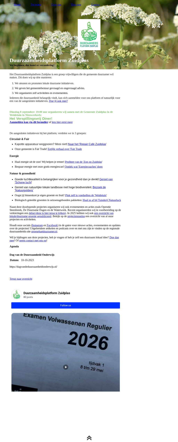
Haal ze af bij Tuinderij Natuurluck (102, 200)
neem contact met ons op (32, 240)
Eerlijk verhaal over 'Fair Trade (65, 149)
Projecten (36, 4)
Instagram (37, 225)
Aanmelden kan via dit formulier (29, 122)
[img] (89, 34)
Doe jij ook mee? (58, 100)
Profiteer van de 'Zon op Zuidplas (83, 161)
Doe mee (76, 4)
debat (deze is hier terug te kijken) (47, 213)
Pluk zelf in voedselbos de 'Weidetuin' (86, 195)
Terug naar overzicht (21, 278)
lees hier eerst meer (62, 122)
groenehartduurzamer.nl (44, 231)
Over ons (56, 4)
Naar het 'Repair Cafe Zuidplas (87, 144)
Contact (95, 4)
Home (17, 4)
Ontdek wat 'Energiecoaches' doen (84, 166)
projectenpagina (76, 216)
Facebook (52, 225)
